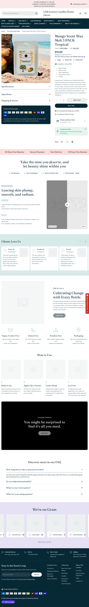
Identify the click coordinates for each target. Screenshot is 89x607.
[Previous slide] (80, 241)
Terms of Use (22, 579)
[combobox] (20, 13)
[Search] (36, 13)
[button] (87, 303)
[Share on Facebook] (62, 142)
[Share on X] (67, 142)
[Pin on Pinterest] (72, 142)
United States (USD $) (79, 4)
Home (3, 31)
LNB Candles (63, 48)
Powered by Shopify (32, 598)
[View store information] (84, 121)
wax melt (76, 48)
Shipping (57, 54)
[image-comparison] (67, 204)
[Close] (85, 129)
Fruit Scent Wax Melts (13, 31)
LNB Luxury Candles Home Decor (58, 13)
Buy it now (71, 105)
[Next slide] (85, 241)
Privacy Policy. (31, 579)
